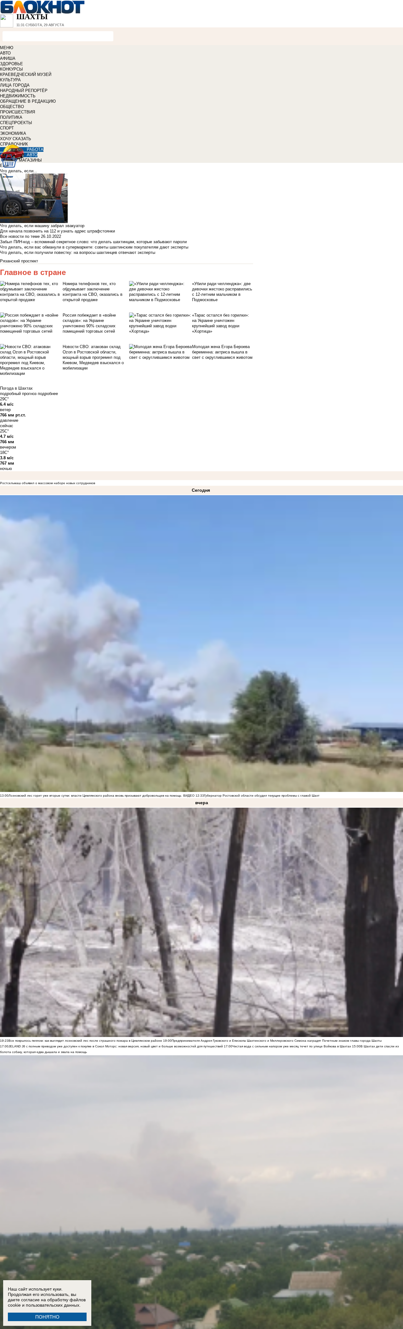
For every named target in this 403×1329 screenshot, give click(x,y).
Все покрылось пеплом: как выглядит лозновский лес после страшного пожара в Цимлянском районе (85, 1040)
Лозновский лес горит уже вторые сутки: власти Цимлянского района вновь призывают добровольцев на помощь (95, 795)
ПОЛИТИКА (11, 117)
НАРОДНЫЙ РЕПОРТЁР (24, 90)
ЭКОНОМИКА (13, 133)
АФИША (7, 58)
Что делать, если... (18, 171)
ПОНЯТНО (47, 1317)
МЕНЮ (6, 47)
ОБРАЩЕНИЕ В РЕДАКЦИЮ (28, 101)
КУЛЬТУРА (10, 79)
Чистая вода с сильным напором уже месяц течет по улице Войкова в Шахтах (291, 1046)
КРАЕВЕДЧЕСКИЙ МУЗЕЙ (25, 74)
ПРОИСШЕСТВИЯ (17, 112)
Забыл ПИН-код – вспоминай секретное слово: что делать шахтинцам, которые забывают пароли (93, 241)
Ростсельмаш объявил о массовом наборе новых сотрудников (47, 483)
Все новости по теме (20, 236)
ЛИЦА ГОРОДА (15, 85)
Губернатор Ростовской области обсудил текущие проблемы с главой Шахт (262, 795)
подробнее (48, 393)
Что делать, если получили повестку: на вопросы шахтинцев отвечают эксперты (77, 252)
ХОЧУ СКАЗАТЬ (15, 138)
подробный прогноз (18, 393)
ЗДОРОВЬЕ (11, 63)
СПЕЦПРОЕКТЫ (16, 122)
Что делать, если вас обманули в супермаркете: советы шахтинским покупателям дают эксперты (94, 247)
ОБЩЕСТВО (12, 106)
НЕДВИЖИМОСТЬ (18, 96)
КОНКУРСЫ (11, 69)
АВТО (5, 53)
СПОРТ (7, 128)
